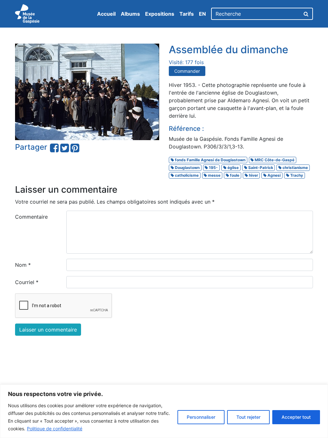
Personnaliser (201, 417)
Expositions (159, 14)
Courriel (26, 282)
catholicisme (186, 175)
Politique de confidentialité (54, 428)
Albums (130, 14)
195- (213, 167)
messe (213, 175)
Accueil (106, 14)
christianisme (295, 167)
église (232, 167)
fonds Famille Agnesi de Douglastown (209, 159)
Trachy (296, 175)
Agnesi (273, 175)
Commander (187, 71)
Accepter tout (296, 417)
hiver (253, 175)
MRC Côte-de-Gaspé (274, 159)
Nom (23, 265)
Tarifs (186, 14)
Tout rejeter (248, 417)
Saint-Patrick (260, 167)
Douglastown (187, 167)
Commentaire (31, 217)
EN (202, 14)
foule (234, 175)
